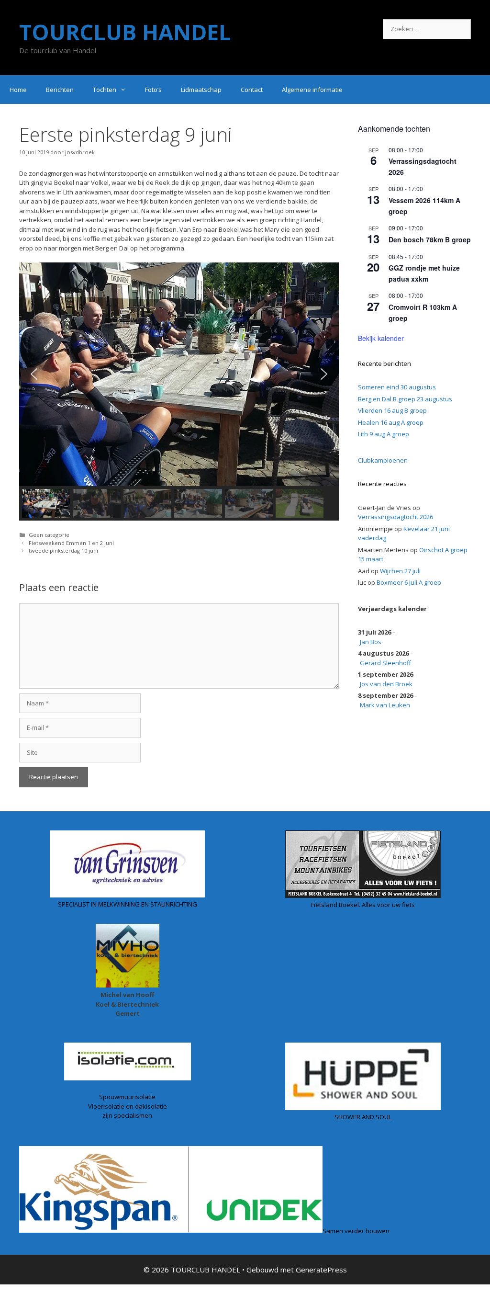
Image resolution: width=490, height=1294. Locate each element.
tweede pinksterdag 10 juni (63, 550)
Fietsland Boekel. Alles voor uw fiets (363, 904)
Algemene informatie (312, 89)
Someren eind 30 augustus (397, 387)
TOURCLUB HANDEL (125, 31)
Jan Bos (370, 641)
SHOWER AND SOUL (362, 1116)
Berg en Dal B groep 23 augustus (405, 399)
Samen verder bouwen (356, 1230)
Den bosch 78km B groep (430, 239)
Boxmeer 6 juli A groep (409, 582)
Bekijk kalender (381, 338)
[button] (34, 374)
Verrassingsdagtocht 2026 (395, 516)
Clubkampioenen (383, 460)
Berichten (60, 89)
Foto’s (153, 89)
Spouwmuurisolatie (127, 1096)
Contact (252, 89)
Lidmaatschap (201, 89)
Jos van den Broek (386, 684)
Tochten (104, 89)
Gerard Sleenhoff (385, 662)
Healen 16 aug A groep (390, 422)
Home (18, 89)
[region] (179, 391)
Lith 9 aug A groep (383, 434)
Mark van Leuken (385, 705)
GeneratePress (321, 1269)
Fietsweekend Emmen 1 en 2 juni (71, 542)
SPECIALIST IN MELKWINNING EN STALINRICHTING (127, 904)
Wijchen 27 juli (400, 571)
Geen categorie (49, 534)
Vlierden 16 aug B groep (392, 410)
